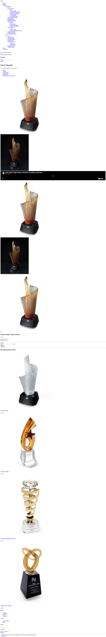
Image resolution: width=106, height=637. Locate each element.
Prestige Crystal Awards (15, 12)
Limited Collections (11, 32)
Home (4, 3)
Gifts (6, 34)
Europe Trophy (11, 18)
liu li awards (5, 74)
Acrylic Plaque (13, 29)
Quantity (2, 342)
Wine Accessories (11, 47)
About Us (5, 4)
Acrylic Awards (11, 27)
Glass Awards (10, 21)
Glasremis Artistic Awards (15, 11)
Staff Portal (3, 635)
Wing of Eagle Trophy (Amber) (9, 75)
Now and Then (11, 37)
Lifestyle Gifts (10, 40)
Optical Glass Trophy (12, 20)
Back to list (2, 346)
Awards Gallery (8, 6)
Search (1, 61)
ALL (9, 7)
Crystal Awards (11, 8)
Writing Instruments (11, 41)
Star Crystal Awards (14, 14)
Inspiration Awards (11, 31)
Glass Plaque (12, 23)
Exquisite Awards (11, 19)
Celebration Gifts (11, 38)
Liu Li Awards (13, 10)
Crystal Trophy (13, 15)
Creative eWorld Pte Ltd (31, 634)
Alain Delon (12, 43)
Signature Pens (13, 44)
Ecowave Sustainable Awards (16, 30)
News (4, 48)
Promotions (5, 613)
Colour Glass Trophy (14, 26)
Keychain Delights (11, 39)
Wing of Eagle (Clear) (4, 410)
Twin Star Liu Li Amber (4, 471)
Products (5, 5)
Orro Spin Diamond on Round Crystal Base (7, 538)
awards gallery (6, 72)
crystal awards (5, 73)
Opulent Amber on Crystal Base (5, 605)
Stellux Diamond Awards (13, 17)
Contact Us (5, 49)
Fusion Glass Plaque (14, 25)
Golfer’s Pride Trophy (12, 33)
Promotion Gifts (11, 45)
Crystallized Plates (13, 16)
